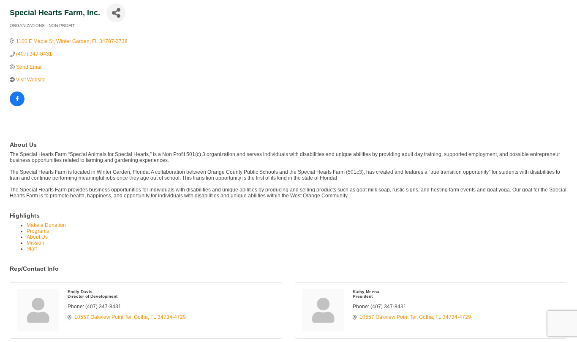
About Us (37, 237)
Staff (32, 249)
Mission (35, 243)
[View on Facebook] (17, 105)
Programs (38, 231)
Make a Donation (46, 225)
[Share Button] (115, 12)
